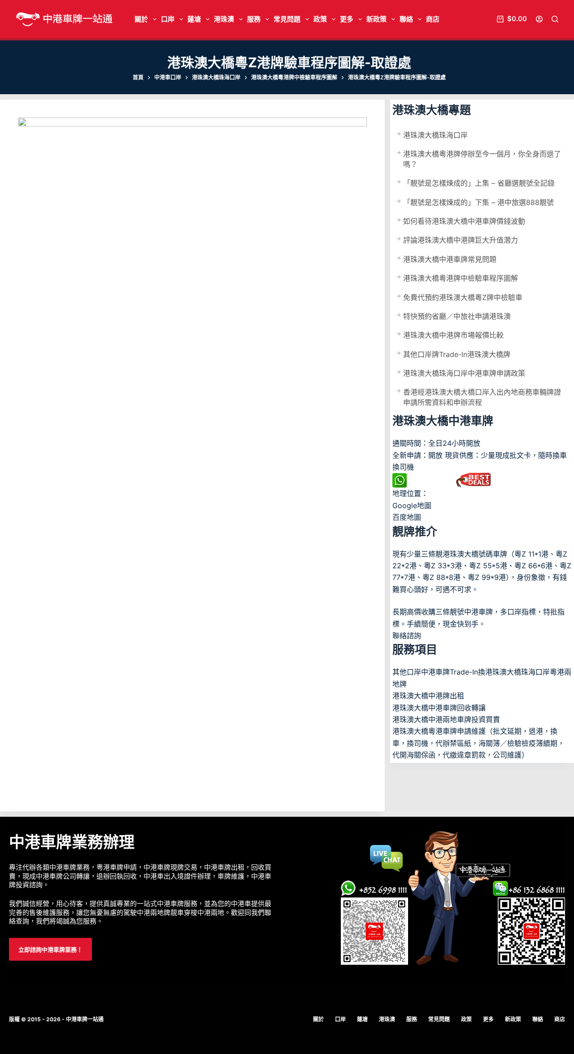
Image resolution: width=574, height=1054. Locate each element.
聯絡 (406, 19)
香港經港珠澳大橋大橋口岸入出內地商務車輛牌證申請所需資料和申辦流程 (482, 397)
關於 (141, 19)
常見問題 (287, 19)
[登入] (539, 19)
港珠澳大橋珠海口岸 (435, 135)
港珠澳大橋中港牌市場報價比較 (453, 335)
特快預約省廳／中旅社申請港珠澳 (457, 316)
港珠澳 (224, 19)
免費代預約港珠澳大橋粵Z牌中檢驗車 (462, 297)
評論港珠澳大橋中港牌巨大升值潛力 (460, 239)
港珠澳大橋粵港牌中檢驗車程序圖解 (460, 278)
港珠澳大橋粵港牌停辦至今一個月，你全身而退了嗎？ (482, 158)
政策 (320, 19)
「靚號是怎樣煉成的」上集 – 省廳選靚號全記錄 (479, 183)
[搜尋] (555, 19)
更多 (346, 19)
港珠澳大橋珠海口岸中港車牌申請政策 (464, 373)
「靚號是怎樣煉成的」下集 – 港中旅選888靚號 (478, 202)
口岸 (167, 19)
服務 (254, 19)
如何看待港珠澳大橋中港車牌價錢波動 (464, 221)
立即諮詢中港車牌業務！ (50, 949)
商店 (432, 19)
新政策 (376, 19)
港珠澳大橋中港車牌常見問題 (449, 259)
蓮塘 (194, 19)
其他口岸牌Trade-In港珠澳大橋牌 (456, 354)
